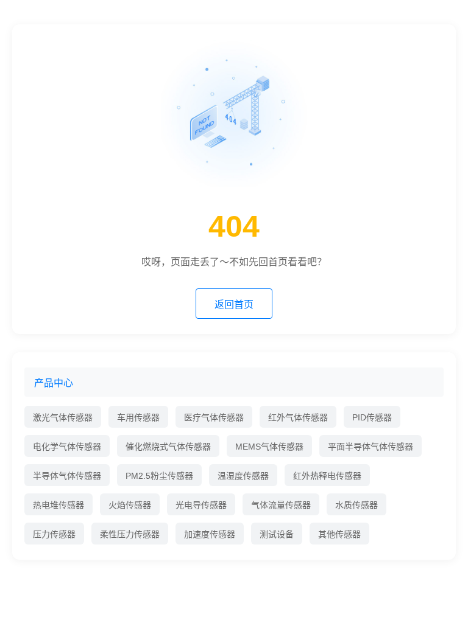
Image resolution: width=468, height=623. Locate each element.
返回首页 (234, 304)
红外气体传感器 (298, 417)
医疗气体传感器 (214, 417)
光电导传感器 (201, 505)
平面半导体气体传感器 (370, 446)
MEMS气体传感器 (269, 446)
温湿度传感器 (243, 476)
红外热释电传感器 (327, 476)
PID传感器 (372, 417)
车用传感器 (138, 417)
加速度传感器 (209, 534)
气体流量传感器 (281, 505)
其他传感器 (339, 534)
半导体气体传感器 (67, 476)
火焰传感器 (129, 505)
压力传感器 (54, 534)
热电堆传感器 (58, 505)
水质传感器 (356, 505)
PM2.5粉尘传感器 (159, 476)
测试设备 (277, 534)
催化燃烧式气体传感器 (168, 446)
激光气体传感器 (63, 417)
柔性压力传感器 (130, 534)
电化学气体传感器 (67, 446)
